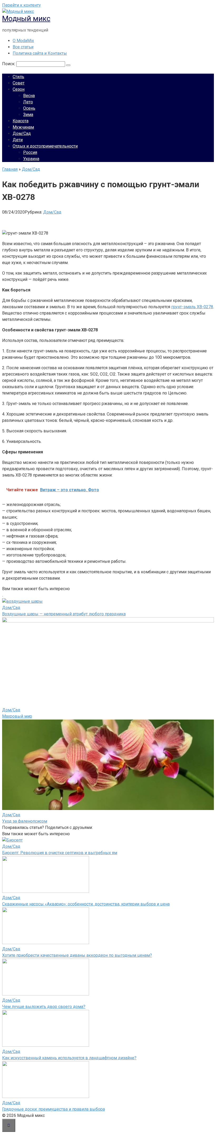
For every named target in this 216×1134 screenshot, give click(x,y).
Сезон (18, 89)
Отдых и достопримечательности (45, 146)
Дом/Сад (22, 133)
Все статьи (23, 46)
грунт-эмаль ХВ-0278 (192, 306)
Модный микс (26, 18)
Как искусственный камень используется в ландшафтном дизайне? (69, 1057)
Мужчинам (23, 127)
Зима (28, 114)
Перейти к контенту (21, 5)
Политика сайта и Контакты (40, 53)
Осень (29, 108)
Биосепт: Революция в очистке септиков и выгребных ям (59, 852)
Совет (18, 82)
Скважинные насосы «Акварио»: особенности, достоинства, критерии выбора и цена (86, 904)
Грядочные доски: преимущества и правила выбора (53, 1109)
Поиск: (9, 63)
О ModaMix (23, 40)
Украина (31, 158)
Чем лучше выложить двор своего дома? (43, 1006)
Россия (30, 152)
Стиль (18, 76)
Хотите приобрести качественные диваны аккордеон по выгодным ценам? (77, 955)
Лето (28, 101)
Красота (20, 120)
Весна (29, 95)
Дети (18, 139)
